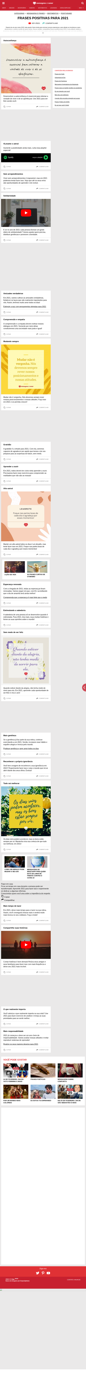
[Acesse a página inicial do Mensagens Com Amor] (43, 3)
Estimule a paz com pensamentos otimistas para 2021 (24, 307)
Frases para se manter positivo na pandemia (68, 88)
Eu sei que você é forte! (62, 105)
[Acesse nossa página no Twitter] (38, 1273)
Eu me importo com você (62, 91)
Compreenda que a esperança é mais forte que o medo (25, 597)
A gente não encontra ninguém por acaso (67, 98)
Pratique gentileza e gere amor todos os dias (21, 749)
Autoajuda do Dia (60, 77)
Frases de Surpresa (61, 81)
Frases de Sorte (59, 74)
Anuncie (77, 1280)
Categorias (19, 13)
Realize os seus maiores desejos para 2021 (20, 1044)
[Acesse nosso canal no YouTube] (48, 1273)
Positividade (66, 13)
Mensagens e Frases (36, 13)
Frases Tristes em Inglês (62, 102)
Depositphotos (25, 1281)
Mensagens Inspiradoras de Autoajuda (66, 84)
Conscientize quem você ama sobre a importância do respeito (25, 893)
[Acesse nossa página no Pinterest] (43, 1273)
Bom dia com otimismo (62, 95)
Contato (70, 1280)
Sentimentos (52, 13)
